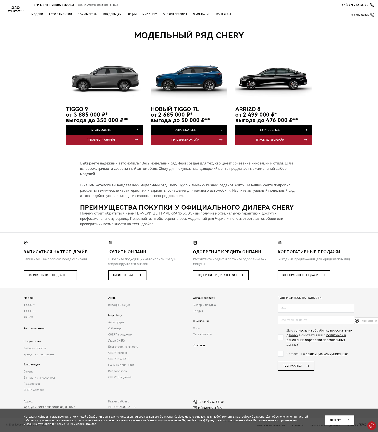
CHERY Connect (34, 389)
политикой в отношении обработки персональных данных (316, 340)
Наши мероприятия (121, 365)
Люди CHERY (116, 340)
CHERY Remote (118, 352)
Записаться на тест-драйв (47, 275)
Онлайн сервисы (175, 14)
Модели (37, 14)
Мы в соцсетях (202, 334)
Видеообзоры (117, 371)
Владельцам (112, 14)
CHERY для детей (120, 377)
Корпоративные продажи (300, 275)
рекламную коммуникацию (326, 354)
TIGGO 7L (30, 311)
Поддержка (32, 383)
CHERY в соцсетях (120, 334)
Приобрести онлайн (101, 139)
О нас (196, 328)
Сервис (28, 371)
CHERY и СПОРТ (118, 358)
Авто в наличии (60, 14)
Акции (132, 14)
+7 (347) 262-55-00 (211, 401)
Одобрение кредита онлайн (217, 275)
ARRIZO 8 (29, 317)
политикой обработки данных (92, 416)
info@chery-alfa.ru (210, 407)
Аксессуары (116, 322)
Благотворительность (123, 346)
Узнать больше (101, 130)
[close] (376, 320)
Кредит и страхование (39, 354)
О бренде (114, 328)
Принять (336, 420)
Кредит (198, 311)
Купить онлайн (123, 275)
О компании (201, 14)
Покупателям (87, 14)
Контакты (223, 14)
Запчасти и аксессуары (39, 377)
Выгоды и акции (119, 305)
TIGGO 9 (29, 305)
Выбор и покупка (35, 348)
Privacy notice (367, 321)
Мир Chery (150, 14)
